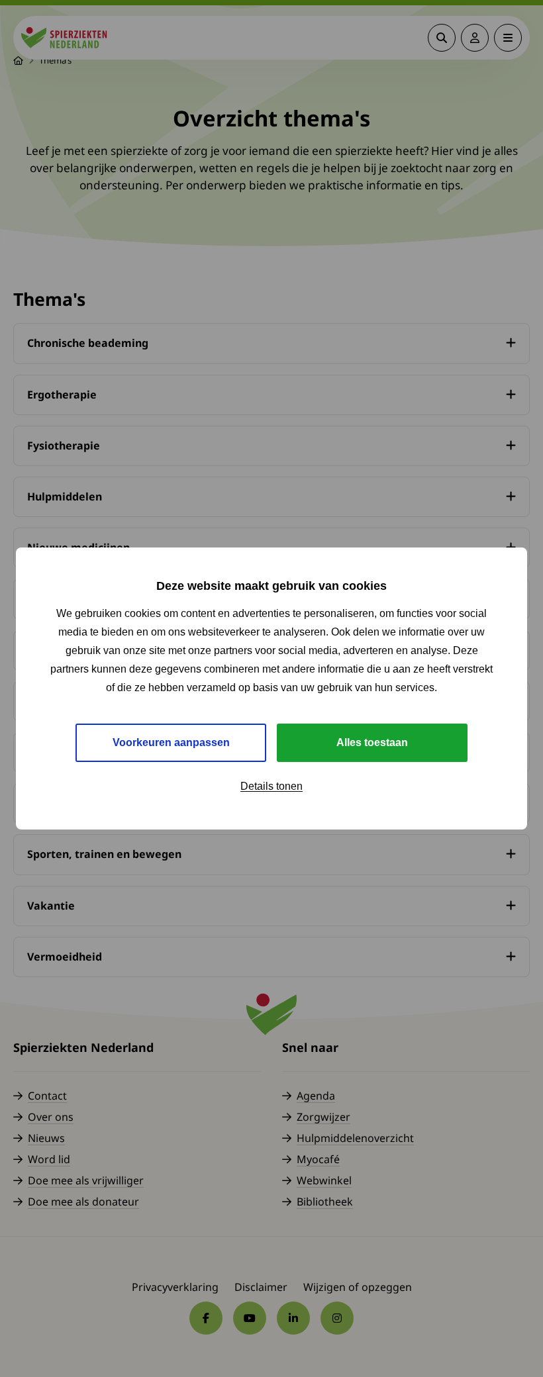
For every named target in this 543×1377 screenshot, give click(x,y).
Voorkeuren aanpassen (171, 742)
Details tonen (271, 786)
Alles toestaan (372, 742)
